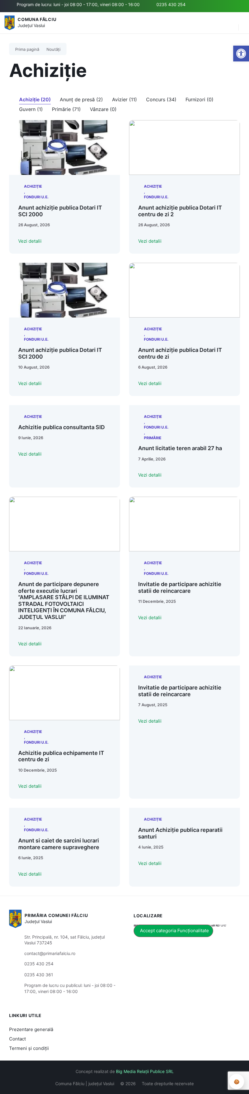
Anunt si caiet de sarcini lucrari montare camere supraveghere (58, 843)
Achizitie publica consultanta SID (61, 427)
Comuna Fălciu (37, 19)
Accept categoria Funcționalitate (174, 930)
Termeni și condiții (29, 1048)
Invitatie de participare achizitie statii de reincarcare (179, 587)
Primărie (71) (66, 109)
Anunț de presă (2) (81, 99)
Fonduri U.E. (36, 197)
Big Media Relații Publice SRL (145, 1071)
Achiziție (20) (35, 99)
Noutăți (53, 49)
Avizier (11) (124, 99)
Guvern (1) (31, 109)
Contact (17, 1039)
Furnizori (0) (199, 99)
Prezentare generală (31, 1029)
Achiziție (33, 186)
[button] (231, 23)
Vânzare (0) (103, 109)
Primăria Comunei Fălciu (56, 915)
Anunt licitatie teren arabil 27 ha (180, 448)
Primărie (152, 438)
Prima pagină (27, 49)
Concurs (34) (161, 99)
